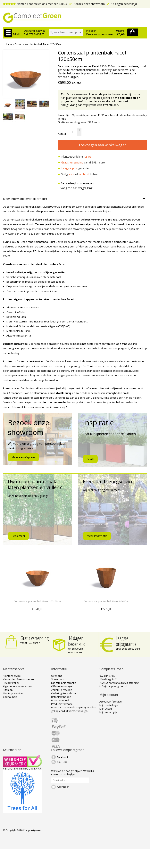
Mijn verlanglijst (108, 712)
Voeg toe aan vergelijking (76, 188)
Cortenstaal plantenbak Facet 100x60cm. (37, 601)
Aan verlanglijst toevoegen (77, 183)
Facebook (63, 757)
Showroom (57, 679)
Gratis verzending (34, 638)
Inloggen (91, 30)
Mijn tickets (105, 708)
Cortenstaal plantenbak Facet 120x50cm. (38, 44)
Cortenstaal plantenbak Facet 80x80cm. (107, 601)
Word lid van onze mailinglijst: (72, 772)
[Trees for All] (22, 812)
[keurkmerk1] (22, 768)
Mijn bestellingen (109, 705)
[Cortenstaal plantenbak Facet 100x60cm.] (37, 594)
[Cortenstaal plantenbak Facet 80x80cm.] (107, 594)
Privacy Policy (11, 683)
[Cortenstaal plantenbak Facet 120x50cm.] (8, 108)
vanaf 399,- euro (83, 162)
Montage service (13, 693)
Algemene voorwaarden (17, 686)
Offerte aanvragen (62, 686)
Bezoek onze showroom (89, 4)
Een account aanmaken (100, 34)
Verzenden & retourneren (18, 679)
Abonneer (63, 786)
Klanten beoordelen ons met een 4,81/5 (42, 4)
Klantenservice (12, 676)
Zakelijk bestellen (61, 690)
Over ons (56, 676)
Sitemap (8, 690)
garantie (75, 168)
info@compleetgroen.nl (113, 686)
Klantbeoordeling (76, 156)
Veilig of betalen (80, 174)
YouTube (62, 762)
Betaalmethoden (61, 697)
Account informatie (110, 701)
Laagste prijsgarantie (126, 641)
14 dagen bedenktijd (123, 4)
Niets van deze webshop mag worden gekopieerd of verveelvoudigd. (73, 709)
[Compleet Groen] (75, 18)
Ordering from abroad (64, 693)
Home (8, 44)
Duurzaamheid (60, 700)
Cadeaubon (10, 697)
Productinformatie (62, 704)
